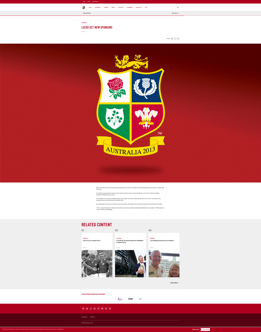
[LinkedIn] (102, 308)
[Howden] (130, 299)
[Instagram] (83, 308)
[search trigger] (177, 7)
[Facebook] (87, 308)
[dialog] (130, 329)
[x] (175, 38)
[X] (90, 308)
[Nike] (141, 299)
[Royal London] (119, 299)
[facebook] (172, 38)
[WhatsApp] (109, 308)
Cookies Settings (195, 329)
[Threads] (106, 308)
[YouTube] (98, 308)
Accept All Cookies (205, 329)
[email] (178, 38)
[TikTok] (94, 308)
